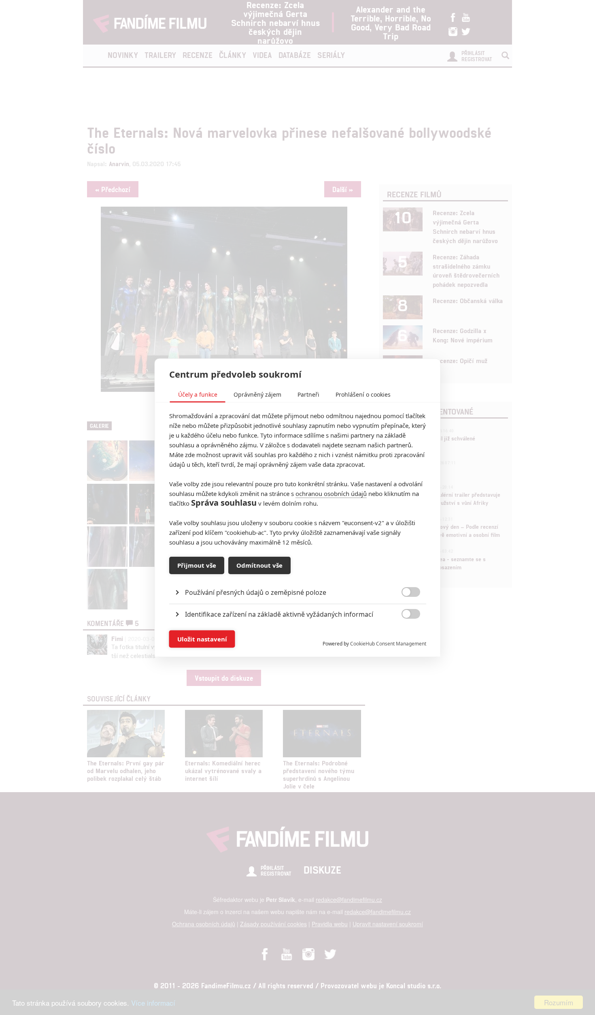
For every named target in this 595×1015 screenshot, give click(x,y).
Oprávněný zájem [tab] (257, 394)
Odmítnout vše (259, 565)
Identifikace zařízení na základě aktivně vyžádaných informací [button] (279, 613)
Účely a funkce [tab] (197, 394)
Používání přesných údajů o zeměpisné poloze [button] (255, 592)
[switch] (404, 634)
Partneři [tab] (308, 394)
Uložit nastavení (202, 639)
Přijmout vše (196, 565)
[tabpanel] (297, 573)
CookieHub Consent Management (388, 643)
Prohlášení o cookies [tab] (363, 394)
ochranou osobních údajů (331, 493)
